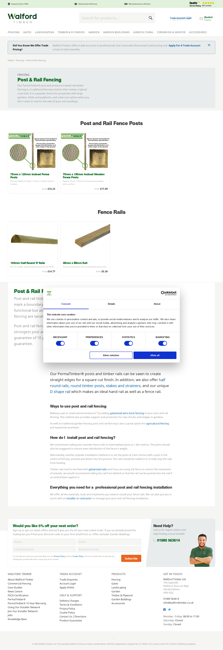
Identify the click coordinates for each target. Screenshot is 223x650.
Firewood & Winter (171, 32)
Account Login (68, 583)
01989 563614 (168, 540)
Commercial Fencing (19, 583)
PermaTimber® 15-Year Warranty (27, 603)
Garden (94, 32)
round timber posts (87, 385)
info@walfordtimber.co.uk (178, 602)
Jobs (10, 615)
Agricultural (143, 32)
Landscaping (44, 32)
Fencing (14, 32)
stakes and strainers (123, 385)
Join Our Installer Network (23, 611)
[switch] (94, 343)
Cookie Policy (78, 556)
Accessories (197, 32)
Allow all (154, 355)
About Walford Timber (20, 579)
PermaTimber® (16, 599)
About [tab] (157, 304)
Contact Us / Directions (73, 616)
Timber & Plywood (71, 32)
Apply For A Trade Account (184, 45)
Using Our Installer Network (24, 607)
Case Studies (15, 587)
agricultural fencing (157, 423)
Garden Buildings (116, 32)
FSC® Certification (18, 595)
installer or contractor (79, 498)
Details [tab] (111, 304)
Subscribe (131, 558)
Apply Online (67, 587)
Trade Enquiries (69, 579)
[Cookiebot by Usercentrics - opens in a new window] (163, 293)
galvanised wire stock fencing (127, 413)
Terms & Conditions (71, 604)
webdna (192, 644)
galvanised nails (98, 469)
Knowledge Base (17, 619)
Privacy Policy (59, 556)
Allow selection (111, 355)
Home (11, 60)
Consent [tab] (66, 304)
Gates (27, 32)
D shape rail (60, 391)
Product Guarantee (71, 620)
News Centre (15, 591)
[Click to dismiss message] (209, 45)
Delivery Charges (69, 600)
